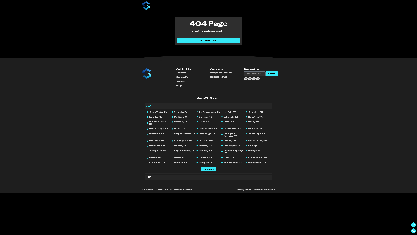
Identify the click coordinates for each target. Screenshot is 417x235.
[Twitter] (246, 78)
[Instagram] (254, 78)
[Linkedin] (258, 78)
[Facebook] (250, 78)
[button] (208, 169)
